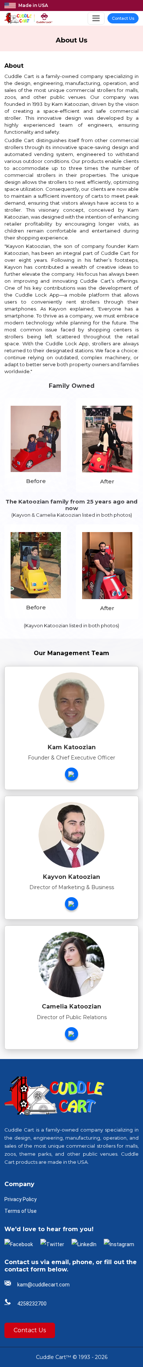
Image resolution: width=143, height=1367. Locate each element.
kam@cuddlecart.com (43, 1285)
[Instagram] (119, 1244)
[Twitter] (52, 1244)
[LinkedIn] (84, 1244)
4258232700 (32, 1304)
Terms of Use (20, 1211)
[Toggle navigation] (96, 18)
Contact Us (123, 18)
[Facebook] (18, 1244)
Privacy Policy (20, 1199)
